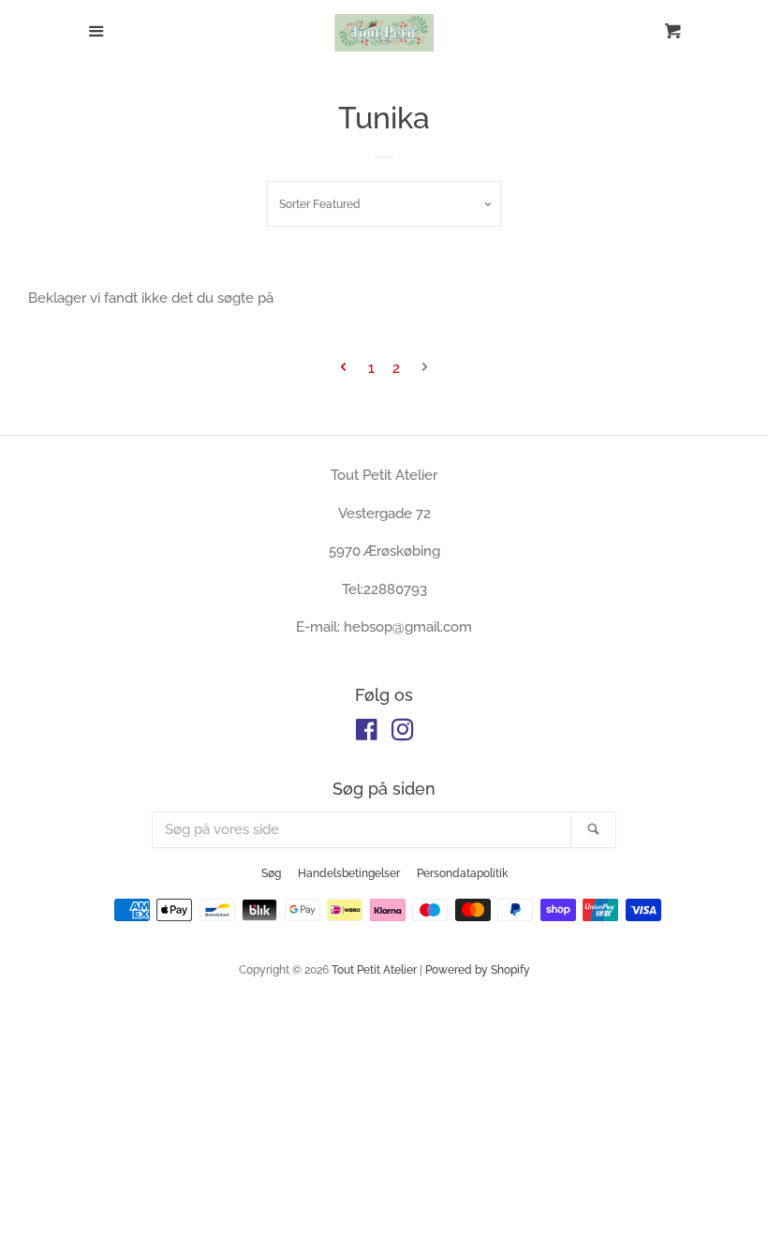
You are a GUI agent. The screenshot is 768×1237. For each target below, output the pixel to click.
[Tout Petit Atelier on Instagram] (402, 733)
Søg (271, 873)
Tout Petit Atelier (374, 969)
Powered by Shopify (477, 969)
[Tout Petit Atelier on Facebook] (366, 733)
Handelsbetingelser (349, 873)
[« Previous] (343, 368)
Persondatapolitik (462, 873)
